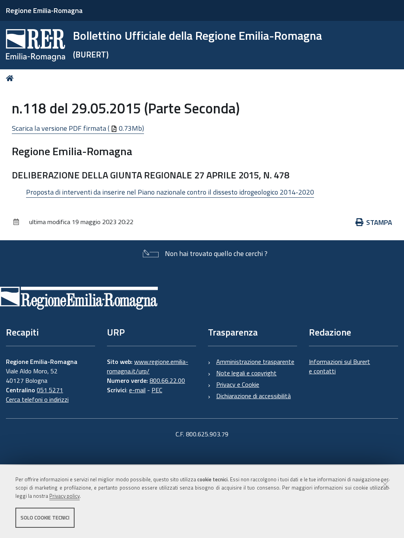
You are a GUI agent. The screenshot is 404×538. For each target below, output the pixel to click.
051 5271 (50, 390)
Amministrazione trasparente (255, 361)
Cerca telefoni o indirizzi (37, 399)
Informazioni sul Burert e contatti (339, 366)
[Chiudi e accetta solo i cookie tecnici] (385, 484)
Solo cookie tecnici (45, 517)
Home (11, 78)
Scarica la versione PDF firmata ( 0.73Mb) (78, 128)
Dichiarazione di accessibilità (253, 396)
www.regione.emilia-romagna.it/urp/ (147, 366)
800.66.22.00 (167, 380)
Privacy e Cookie (237, 384)
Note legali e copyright (246, 373)
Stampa (379, 222)
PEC (157, 390)
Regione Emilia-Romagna (44, 10)
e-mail (137, 390)
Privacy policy (64, 496)
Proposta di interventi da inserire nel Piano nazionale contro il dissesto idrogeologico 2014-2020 (170, 192)
